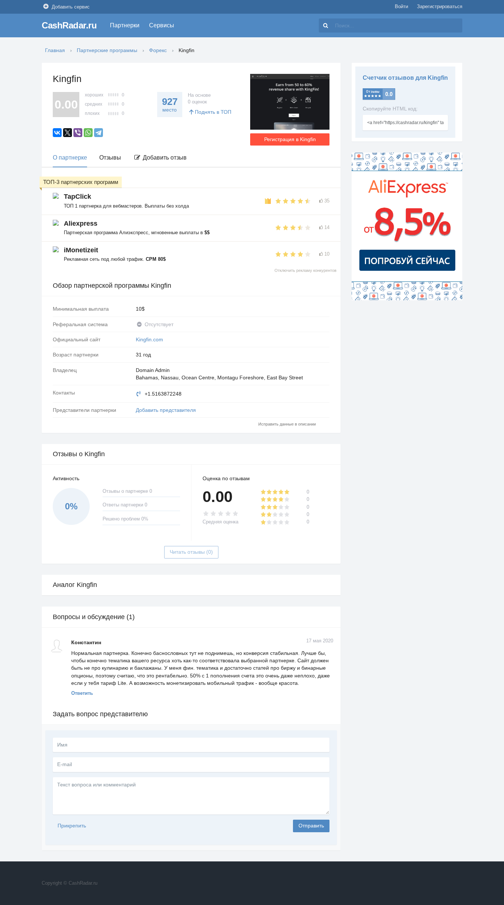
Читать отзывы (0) (191, 552)
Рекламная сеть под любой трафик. (115, 259)
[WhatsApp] (88, 132)
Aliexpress (80, 223)
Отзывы (110, 157)
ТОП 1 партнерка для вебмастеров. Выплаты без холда (126, 206)
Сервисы (161, 25)
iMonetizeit (81, 250)
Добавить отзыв (164, 157)
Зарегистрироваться (439, 6)
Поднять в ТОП (213, 112)
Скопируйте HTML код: (390, 109)
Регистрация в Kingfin (290, 139)
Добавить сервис (71, 7)
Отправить (311, 826)
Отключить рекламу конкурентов (305, 270)
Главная (55, 50)
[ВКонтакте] (57, 132)
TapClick (77, 196)
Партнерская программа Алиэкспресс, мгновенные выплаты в (137, 232)
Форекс (158, 50)
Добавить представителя (166, 410)
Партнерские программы (107, 50)
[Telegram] (98, 132)
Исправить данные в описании (287, 424)
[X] (67, 132)
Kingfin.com (149, 339)
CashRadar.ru (69, 25)
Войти (401, 6)
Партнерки (124, 25)
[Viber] (77, 132)
